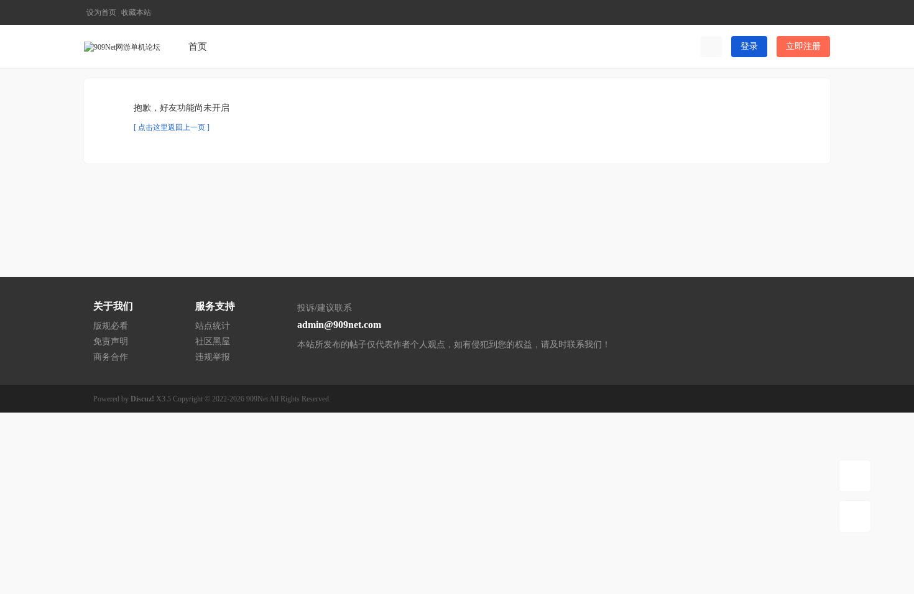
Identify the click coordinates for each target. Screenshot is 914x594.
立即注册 (803, 46)
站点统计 (212, 326)
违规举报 (212, 357)
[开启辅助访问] (801, 12)
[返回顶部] (854, 516)
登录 (749, 46)
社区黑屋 (212, 341)
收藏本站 (136, 12)
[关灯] (854, 475)
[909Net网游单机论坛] (122, 46)
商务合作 (110, 357)
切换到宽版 (821, 17)
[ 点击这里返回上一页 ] (172, 127)
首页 (197, 47)
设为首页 (101, 12)
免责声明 (110, 341)
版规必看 (110, 326)
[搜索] (711, 46)
